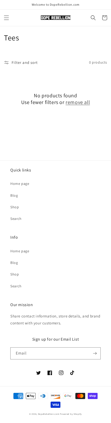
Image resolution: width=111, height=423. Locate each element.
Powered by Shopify (71, 413)
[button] (6, 17)
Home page (19, 183)
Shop (14, 207)
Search (16, 218)
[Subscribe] (94, 353)
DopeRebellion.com (48, 413)
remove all (78, 102)
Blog (14, 195)
